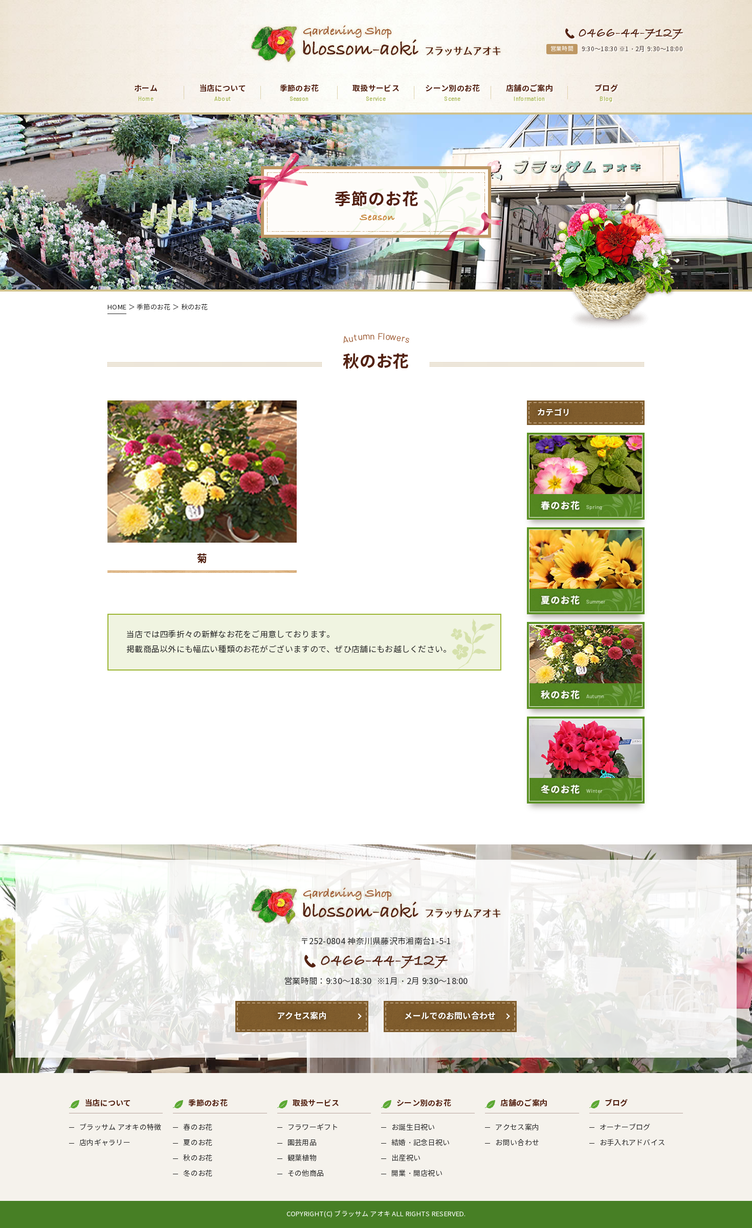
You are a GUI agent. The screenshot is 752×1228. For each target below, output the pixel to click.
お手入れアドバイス (633, 1142)
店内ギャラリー (104, 1142)
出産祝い (406, 1158)
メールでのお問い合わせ (450, 1016)
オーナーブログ (625, 1127)
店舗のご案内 (529, 92)
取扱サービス (376, 92)
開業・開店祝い (417, 1173)
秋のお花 (197, 1158)
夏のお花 (197, 1142)
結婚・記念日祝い (420, 1142)
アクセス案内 (302, 1016)
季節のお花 (299, 92)
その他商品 (305, 1173)
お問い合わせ (517, 1142)
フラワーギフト (313, 1127)
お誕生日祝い (413, 1127)
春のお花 (197, 1127)
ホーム (146, 92)
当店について (222, 92)
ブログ (606, 92)
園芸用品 (302, 1142)
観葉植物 (302, 1158)
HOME (116, 307)
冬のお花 (197, 1173)
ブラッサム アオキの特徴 (120, 1127)
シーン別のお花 (452, 92)
